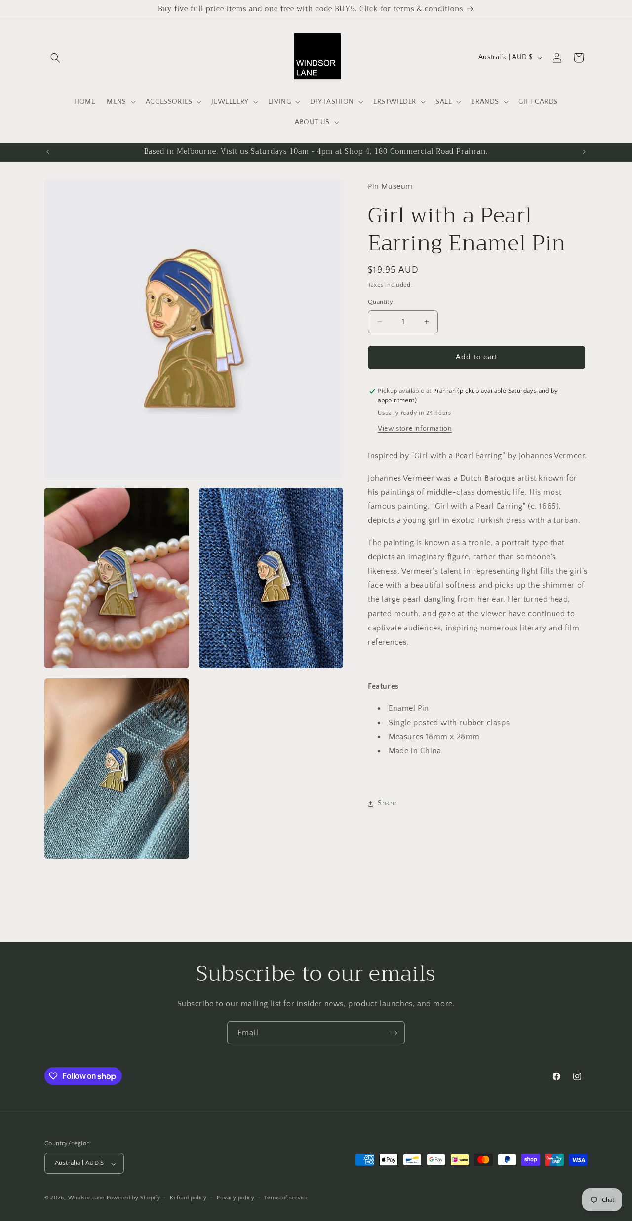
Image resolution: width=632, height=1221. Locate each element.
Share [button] (387, 804)
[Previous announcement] (48, 152)
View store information (415, 429)
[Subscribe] (393, 1032)
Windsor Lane (86, 1198)
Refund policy (188, 1198)
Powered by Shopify (133, 1198)
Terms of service (286, 1198)
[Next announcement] (584, 152)
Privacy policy (236, 1198)
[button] (55, 58)
